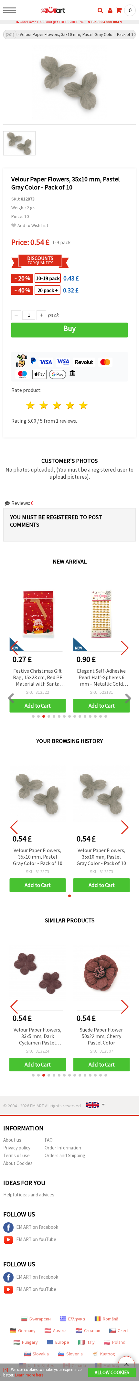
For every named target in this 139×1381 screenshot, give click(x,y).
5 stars (83, 405)
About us (12, 1140)
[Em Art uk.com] (42, 11)
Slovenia (74, 1354)
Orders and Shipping (65, 1155)
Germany (27, 1330)
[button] (33, 716)
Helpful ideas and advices (28, 1195)
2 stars (44, 405)
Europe (62, 1342)
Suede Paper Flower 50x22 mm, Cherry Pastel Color (101, 1036)
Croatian (92, 1330)
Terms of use (16, 1155)
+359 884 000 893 (105, 22)
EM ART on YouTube (36, 1239)
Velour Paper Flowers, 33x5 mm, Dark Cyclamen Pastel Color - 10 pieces (37, 1036)
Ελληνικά (76, 1319)
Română (110, 1319)
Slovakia (41, 1354)
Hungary (30, 1342)
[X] (5, 1369)
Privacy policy (16, 1148)
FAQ (49, 1140)
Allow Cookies (112, 1372)
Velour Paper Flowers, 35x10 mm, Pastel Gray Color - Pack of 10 (37, 856)
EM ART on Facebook (37, 1227)
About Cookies (18, 1163)
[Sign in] (110, 10)
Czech (124, 1330)
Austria (60, 1330)
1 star (30, 405)
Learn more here (29, 1375)
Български (40, 1319)
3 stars (57, 405)
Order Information (63, 1148)
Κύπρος (107, 1354)
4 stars (70, 405)
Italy (91, 1342)
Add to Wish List (32, 225)
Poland (118, 1342)
